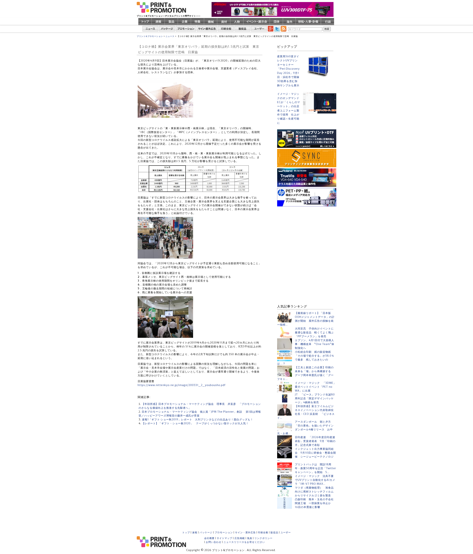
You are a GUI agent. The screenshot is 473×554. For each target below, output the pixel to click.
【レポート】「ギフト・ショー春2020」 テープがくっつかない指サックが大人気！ (195, 423)
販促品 (274, 532)
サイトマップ (224, 538)
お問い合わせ (213, 542)
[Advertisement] (306, 231)
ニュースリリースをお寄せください (244, 542)
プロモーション (224, 532)
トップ (186, 532)
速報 (194, 532)
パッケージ (206, 532)
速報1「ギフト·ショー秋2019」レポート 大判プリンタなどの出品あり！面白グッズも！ (197, 419)
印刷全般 (263, 532)
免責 (249, 538)
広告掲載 (239, 538)
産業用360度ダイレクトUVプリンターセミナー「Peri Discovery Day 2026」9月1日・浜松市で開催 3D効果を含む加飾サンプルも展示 (288, 71)
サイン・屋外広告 (245, 532)
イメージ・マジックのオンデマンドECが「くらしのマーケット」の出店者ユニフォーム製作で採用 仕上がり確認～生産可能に (288, 108)
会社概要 (209, 538)
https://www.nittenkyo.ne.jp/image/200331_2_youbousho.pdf (181, 385)
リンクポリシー (263, 538)
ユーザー (285, 532)
